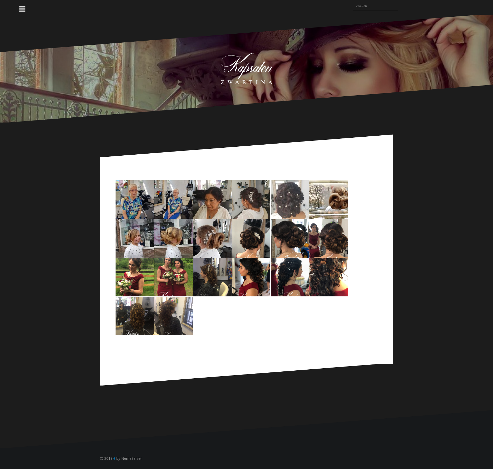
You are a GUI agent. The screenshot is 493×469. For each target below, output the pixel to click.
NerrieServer (131, 458)
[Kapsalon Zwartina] (246, 68)
